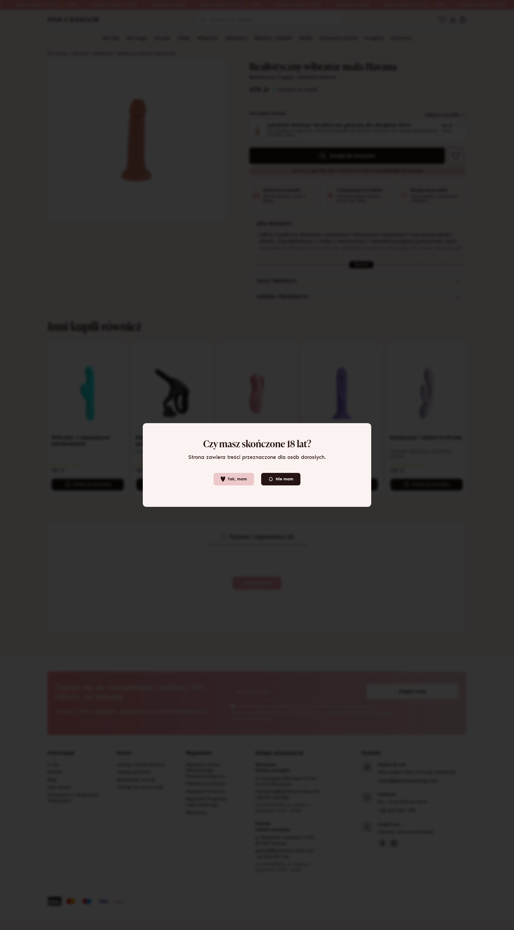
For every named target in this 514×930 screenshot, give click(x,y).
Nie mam (284, 479)
